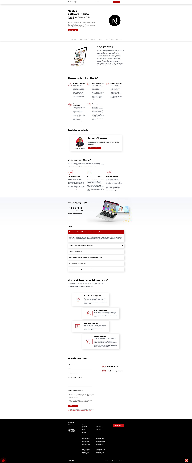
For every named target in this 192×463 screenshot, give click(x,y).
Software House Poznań (86, 441)
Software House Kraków (86, 444)
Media (83, 433)
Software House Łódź (99, 444)
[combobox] (69, 373)
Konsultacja (92, 39)
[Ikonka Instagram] (72, 460)
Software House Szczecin (100, 440)
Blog (103, 2)
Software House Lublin (99, 443)
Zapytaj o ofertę (72, 30)
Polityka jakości (98, 426)
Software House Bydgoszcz (100, 441)
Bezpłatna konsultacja (95, 147)
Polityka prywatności (72, 410)
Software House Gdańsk (100, 438)
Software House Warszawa (86, 438)
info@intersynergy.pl (115, 371)
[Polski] (121, 2)
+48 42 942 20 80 (113, 366)
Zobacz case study (73, 217)
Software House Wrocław (86, 440)
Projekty (100, 39)
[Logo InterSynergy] (96, 422)
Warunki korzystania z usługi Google (83, 410)
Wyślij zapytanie (73, 405)
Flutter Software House (99, 453)
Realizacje (99, 2)
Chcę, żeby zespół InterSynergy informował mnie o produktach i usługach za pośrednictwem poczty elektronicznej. (80, 401)
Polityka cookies (98, 429)
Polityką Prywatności (73, 397)
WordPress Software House (86, 453)
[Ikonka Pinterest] (73, 460)
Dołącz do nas (108, 2)
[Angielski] (123, 2)
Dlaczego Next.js (83, 39)
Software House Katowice (86, 443)
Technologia (73, 39)
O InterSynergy (88, 2)
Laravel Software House (86, 450)
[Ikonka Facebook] (69, 460)
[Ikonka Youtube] (71, 460)
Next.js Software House (116, 39)
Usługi (94, 2)
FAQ (107, 39)
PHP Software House (85, 452)
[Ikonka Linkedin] (68, 460)
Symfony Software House (86, 449)
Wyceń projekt (116, 2)
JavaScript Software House (100, 449)
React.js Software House (100, 450)
